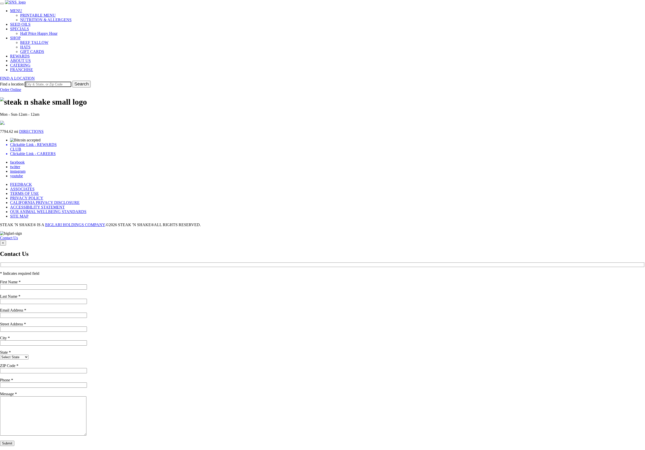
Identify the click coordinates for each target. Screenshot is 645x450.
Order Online (10, 89)
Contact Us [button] (9, 238)
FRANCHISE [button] (21, 70)
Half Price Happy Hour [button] (38, 33)
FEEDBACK (21, 184)
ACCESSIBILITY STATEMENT (37, 207)
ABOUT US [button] (20, 60)
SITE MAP (19, 216)
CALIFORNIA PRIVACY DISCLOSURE (45, 202)
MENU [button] (16, 11)
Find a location (12, 84)
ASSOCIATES (22, 189)
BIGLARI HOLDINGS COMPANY (75, 225)
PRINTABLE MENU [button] (38, 15)
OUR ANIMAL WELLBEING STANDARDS (48, 211)
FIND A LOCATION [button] (17, 78)
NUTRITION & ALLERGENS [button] (46, 20)
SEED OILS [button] (20, 24)
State (5, 352)
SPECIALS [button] (19, 29)
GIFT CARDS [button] (32, 51)
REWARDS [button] (20, 56)
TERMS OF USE (24, 193)
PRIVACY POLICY (26, 198)
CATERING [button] (20, 65)
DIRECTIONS (31, 131)
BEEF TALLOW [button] (34, 42)
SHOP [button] (15, 38)
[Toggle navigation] (2, 3)
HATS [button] (25, 47)
